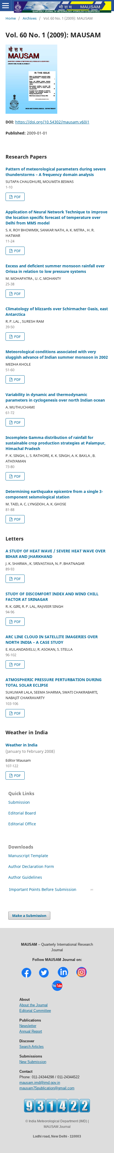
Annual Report (30, 1031)
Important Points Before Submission (42, 889)
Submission (19, 802)
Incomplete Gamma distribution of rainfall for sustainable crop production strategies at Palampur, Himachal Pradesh (55, 443)
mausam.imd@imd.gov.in (39, 1082)
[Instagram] (81, 977)
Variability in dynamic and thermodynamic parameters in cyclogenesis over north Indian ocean (55, 397)
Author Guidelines (25, 877)
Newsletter (27, 1026)
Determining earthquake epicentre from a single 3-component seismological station (54, 494)
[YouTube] (57, 990)
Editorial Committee (35, 1011)
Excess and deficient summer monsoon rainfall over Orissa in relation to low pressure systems (55, 268)
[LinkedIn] (63, 977)
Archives (30, 18)
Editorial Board (22, 813)
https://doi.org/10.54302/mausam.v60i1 (52, 122)
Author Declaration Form (31, 866)
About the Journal (33, 1005)
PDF (17, 196)
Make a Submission (29, 915)
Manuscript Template (28, 855)
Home (11, 18)
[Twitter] (43, 977)
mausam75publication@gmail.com (46, 1088)
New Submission (32, 1062)
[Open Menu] (5, 5)
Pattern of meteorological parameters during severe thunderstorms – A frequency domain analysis (56, 171)
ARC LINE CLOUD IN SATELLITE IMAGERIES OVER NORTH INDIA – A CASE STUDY (52, 639)
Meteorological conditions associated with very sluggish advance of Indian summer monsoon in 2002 (57, 354)
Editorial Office (22, 823)
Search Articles (31, 1047)
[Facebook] (26, 977)
